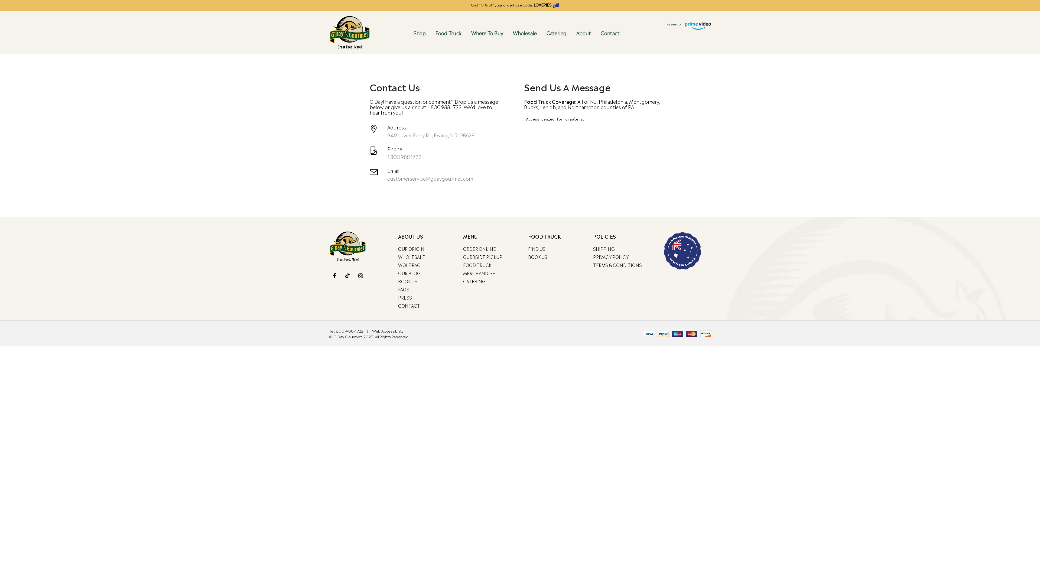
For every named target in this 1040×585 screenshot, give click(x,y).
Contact (610, 32)
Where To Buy (487, 32)
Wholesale (525, 32)
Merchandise (479, 273)
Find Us (536, 248)
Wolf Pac (409, 265)
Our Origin (411, 248)
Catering (557, 32)
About (583, 32)
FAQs (403, 289)
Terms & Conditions (617, 265)
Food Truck (448, 32)
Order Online (479, 248)
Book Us (407, 281)
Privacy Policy (611, 256)
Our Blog (409, 273)
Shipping (604, 248)
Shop (420, 32)
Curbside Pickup (482, 256)
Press (405, 297)
